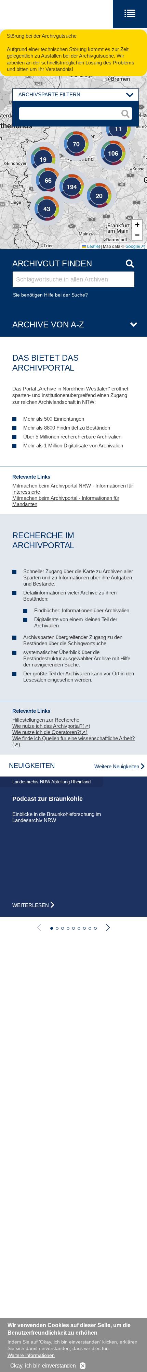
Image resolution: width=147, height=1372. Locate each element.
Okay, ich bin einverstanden (43, 1366)
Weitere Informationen (31, 1355)
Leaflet (93, 246)
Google (132, 246)
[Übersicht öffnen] (130, 325)
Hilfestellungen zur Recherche (45, 720)
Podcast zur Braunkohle (47, 798)
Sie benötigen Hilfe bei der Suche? (50, 295)
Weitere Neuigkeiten (116, 766)
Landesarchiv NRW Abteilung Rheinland (51, 781)
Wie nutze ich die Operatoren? (46, 732)
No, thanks (82, 1366)
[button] (89, 185)
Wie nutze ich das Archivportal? (47, 726)
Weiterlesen (30, 905)
